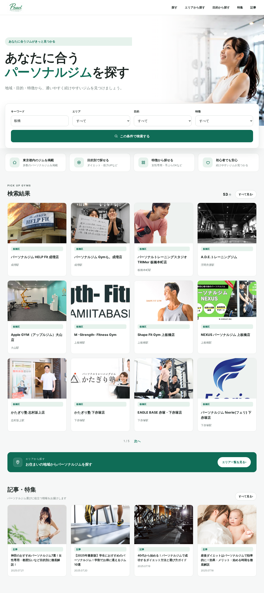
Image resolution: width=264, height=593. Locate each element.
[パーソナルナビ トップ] (15, 7)
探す (174, 7)
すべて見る (246, 194)
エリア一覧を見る (234, 462)
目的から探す (221, 7)
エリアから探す (195, 7)
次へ (137, 441)
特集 (240, 7)
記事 (253, 7)
